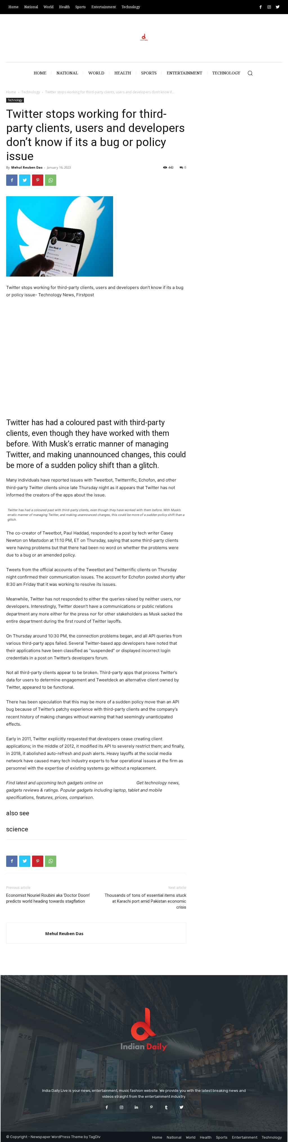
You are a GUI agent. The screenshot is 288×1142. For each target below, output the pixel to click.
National (174, 1137)
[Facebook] (261, 7)
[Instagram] (269, 7)
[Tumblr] (166, 1107)
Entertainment (244, 1137)
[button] (250, 73)
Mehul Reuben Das (26, 167)
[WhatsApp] (50, 180)
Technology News (24, 405)
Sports (222, 1137)
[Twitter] (277, 7)
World (190, 1137)
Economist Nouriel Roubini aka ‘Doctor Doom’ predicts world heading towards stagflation (48, 898)
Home (11, 92)
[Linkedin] (136, 1107)
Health (206, 1137)
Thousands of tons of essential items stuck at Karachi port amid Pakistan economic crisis (145, 901)
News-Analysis (57, 405)
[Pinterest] (37, 180)
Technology (30, 92)
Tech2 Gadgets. (119, 782)
